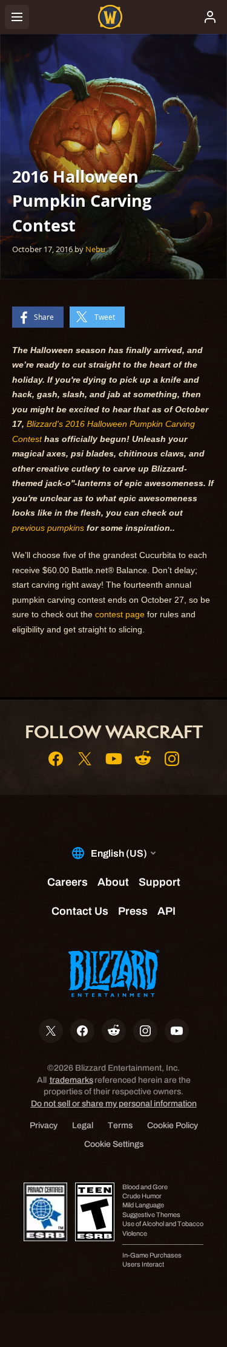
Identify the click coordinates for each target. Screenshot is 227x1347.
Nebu (95, 249)
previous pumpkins (48, 528)
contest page (120, 614)
